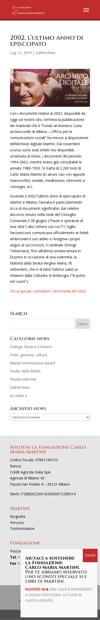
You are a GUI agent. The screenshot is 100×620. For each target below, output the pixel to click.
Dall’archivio (45, 52)
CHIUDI (90, 555)
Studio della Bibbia (25, 371)
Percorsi (17, 522)
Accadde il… (19, 395)
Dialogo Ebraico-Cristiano (31, 346)
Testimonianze (22, 528)
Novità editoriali (23, 379)
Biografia (17, 516)
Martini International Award (32, 363)
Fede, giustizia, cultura (28, 354)
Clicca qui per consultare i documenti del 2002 (48, 291)
